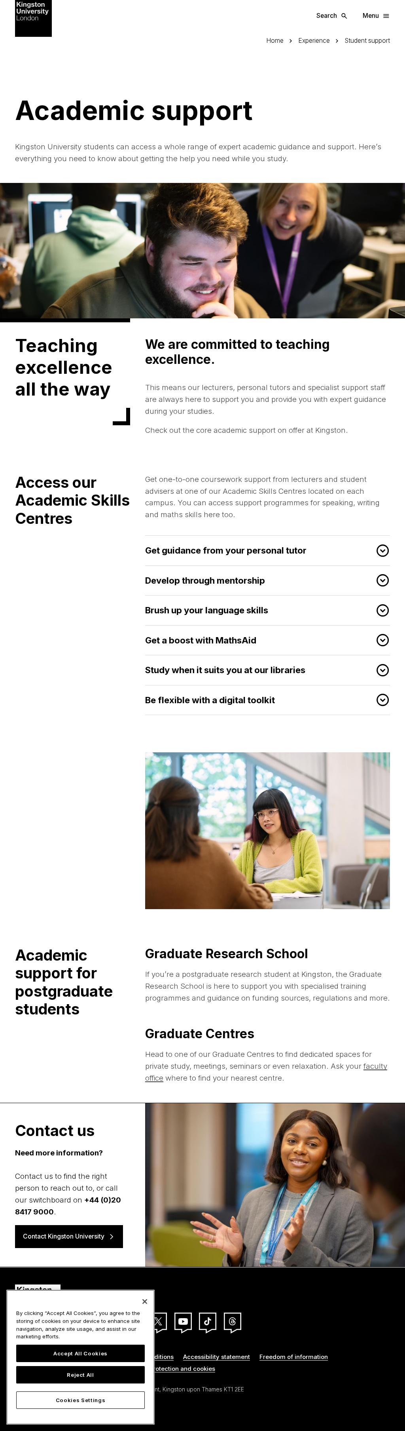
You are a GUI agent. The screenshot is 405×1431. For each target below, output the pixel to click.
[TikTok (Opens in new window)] (207, 1321)
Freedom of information (293, 1357)
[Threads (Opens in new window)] (232, 1321)
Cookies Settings (81, 1400)
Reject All (80, 1375)
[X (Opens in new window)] (158, 1321)
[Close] (144, 1301)
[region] (80, 1357)
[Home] (33, 17)
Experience (314, 40)
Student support (367, 40)
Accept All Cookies (80, 1353)
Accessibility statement (216, 1357)
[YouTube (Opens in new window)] (183, 1321)
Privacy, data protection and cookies (162, 1368)
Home (275, 40)
